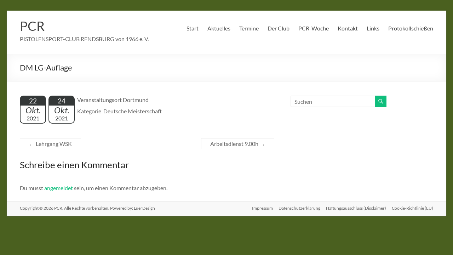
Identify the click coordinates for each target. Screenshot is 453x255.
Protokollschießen (410, 28)
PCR (32, 26)
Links (373, 28)
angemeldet (58, 188)
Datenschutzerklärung (299, 208)
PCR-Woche (313, 28)
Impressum (262, 208)
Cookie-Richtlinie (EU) (412, 208)
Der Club (278, 28)
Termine (249, 28)
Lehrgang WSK (50, 143)
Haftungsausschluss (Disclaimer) (356, 208)
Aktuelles (218, 28)
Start (193, 28)
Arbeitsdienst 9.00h (237, 143)
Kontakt (348, 28)
